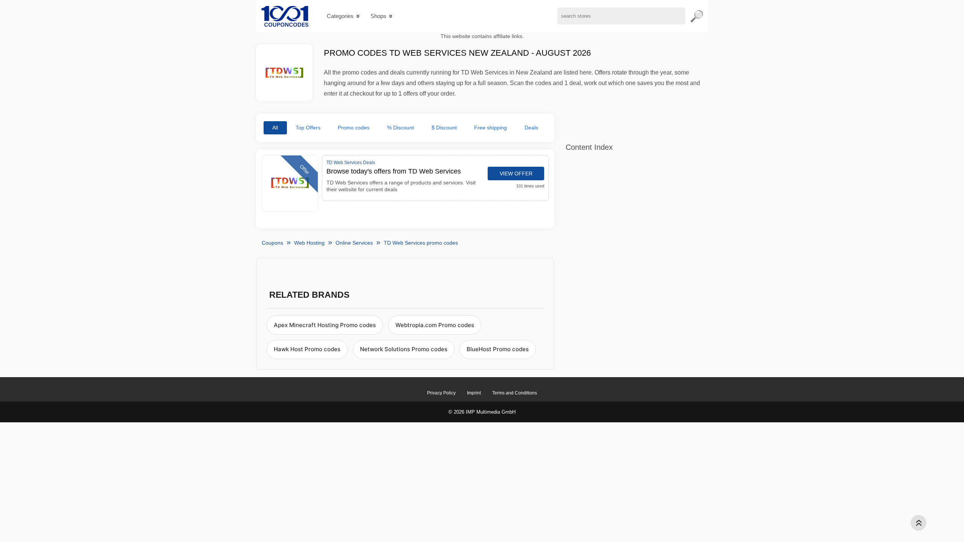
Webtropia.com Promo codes (434, 325)
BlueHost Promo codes (498, 349)
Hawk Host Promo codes (307, 349)
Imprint (474, 393)
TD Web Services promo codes (421, 243)
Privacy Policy (441, 393)
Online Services (354, 243)
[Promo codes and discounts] (285, 16)
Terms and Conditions (514, 393)
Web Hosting (309, 243)
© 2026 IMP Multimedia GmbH (482, 412)
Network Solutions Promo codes (403, 349)
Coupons (272, 243)
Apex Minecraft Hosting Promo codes (325, 325)
